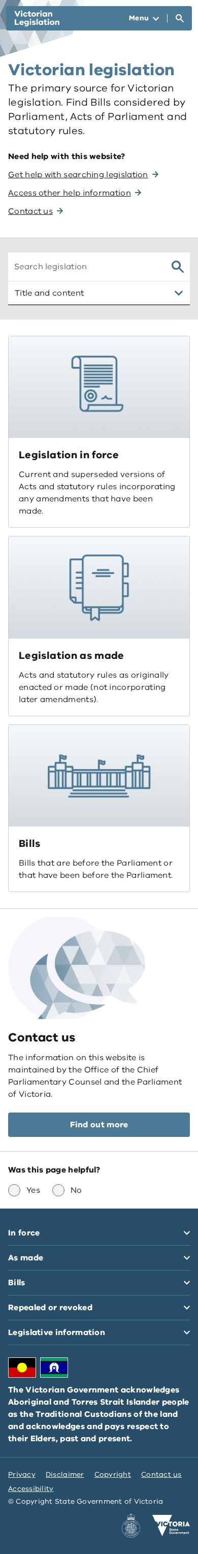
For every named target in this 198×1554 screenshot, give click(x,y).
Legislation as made (71, 655)
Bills (30, 843)
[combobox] (85, 266)
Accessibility (31, 1489)
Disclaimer (65, 1474)
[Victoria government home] (171, 1525)
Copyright (112, 1474)
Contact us (161, 1474)
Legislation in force (69, 455)
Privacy (22, 1474)
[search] (178, 267)
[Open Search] (180, 18)
